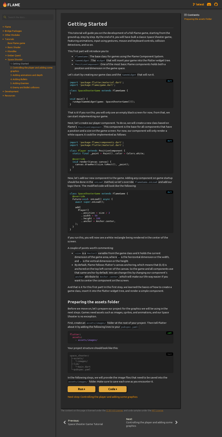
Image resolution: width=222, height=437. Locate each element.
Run (80, 389)
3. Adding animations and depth (26, 75)
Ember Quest (14, 55)
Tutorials (9, 39)
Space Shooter (15, 59)
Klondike (12, 51)
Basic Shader (14, 47)
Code (111, 389)
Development (12, 91)
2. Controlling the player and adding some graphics (31, 69)
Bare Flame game (16, 43)
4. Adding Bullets (18, 79)
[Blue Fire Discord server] (209, 4)
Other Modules (12, 35)
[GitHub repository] (215, 4)
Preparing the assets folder (198, 19)
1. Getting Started (19, 63)
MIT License (157, 410)
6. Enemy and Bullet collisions (25, 87)
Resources (10, 95)
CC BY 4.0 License (114, 410)
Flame (8, 27)
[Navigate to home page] (11, 4)
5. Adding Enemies (19, 83)
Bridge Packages (13, 31)
